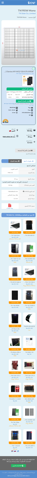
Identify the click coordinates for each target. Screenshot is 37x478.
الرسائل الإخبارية (18, 474)
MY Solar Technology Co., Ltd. (24, 73)
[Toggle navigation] (3, 1)
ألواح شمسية (32, 17)
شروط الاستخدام (31, 472)
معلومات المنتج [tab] (28, 161)
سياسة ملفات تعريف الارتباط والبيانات (17, 472)
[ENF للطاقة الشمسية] (31, 3)
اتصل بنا (5, 472)
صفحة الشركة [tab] (14, 161)
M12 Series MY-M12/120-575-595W (18, 71)
